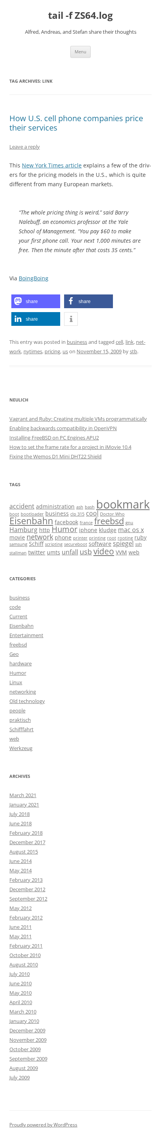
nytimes (32, 351)
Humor (64, 529)
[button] (35, 301)
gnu (129, 522)
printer (80, 538)
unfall (70, 551)
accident (21, 505)
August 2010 (23, 964)
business (77, 341)
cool (92, 513)
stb (133, 351)
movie (17, 537)
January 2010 (24, 1021)
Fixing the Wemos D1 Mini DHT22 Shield (55, 456)
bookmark (123, 504)
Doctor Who (112, 514)
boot (14, 514)
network (40, 536)
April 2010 (20, 1002)
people (17, 710)
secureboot (75, 544)
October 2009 (25, 1049)
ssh (138, 544)
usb (86, 551)
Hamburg (23, 529)
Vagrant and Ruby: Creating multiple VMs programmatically (78, 418)
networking (22, 691)
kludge (107, 530)
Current (18, 616)
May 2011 (20, 936)
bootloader (32, 514)
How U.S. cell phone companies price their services (76, 123)
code (15, 606)
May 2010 (20, 992)
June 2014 (20, 861)
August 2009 (23, 1068)
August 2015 (23, 851)
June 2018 (20, 823)
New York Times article (52, 165)
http (44, 530)
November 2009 (28, 1039)
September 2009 (28, 1058)
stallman (18, 553)
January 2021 (24, 804)
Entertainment (26, 635)
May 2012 (20, 908)
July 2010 (19, 973)
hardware (20, 663)
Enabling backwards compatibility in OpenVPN (63, 428)
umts (53, 552)
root (111, 538)
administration (55, 506)
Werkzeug (20, 748)
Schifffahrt (21, 729)
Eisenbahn (31, 520)
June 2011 (20, 926)
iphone (88, 530)
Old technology (27, 701)
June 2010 (20, 983)
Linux (15, 682)
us (65, 351)
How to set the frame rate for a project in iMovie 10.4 (70, 447)
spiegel (123, 543)
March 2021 (22, 795)
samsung (18, 544)
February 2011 (26, 945)
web (134, 552)
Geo (14, 654)
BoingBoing (33, 278)
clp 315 (77, 514)
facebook (66, 522)
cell (119, 341)
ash (79, 507)
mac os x (131, 529)
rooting (125, 538)
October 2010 (25, 955)
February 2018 (26, 832)
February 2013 (26, 879)
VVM (121, 552)
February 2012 (26, 917)
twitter (36, 552)
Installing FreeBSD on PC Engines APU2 (54, 437)
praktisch (20, 719)
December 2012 (27, 889)
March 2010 (22, 1011)
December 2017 (27, 842)
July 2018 (19, 813)
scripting (54, 544)
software (100, 543)
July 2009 (19, 1077)
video (103, 551)
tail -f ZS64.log (80, 15)
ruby (140, 537)
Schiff (36, 543)
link (129, 341)
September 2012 (28, 898)
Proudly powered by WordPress (43, 1124)
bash (90, 507)
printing (97, 538)
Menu (80, 51)
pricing (52, 351)
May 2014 (20, 870)
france (86, 522)
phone (63, 537)
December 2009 (27, 1030)
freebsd (109, 521)
